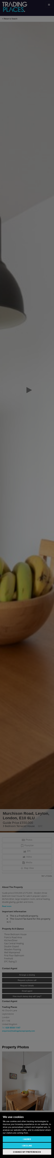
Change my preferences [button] (27, 1152)
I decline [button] (27, 1145)
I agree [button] (27, 1139)
